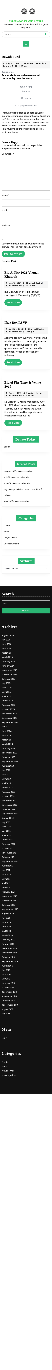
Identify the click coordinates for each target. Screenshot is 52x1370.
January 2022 (8, 848)
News (6, 531)
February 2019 (8, 983)
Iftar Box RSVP (15, 322)
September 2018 (10, 1004)
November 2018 (9, 996)
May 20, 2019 (12, 63)
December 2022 (9, 800)
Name (5, 195)
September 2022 (10, 813)
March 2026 (7, 657)
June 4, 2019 (15, 393)
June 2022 (6, 826)
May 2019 (6, 978)
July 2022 (6, 822)
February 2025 (8, 705)
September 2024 (10, 722)
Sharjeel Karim (32, 63)
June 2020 (6, 922)
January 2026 (8, 665)
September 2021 (10, 861)
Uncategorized (11, 543)
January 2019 (8, 987)
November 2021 (9, 852)
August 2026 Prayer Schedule (18, 471)
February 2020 (8, 939)
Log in (4, 1037)
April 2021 (6, 883)
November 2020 (9, 900)
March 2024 (7, 744)
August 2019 (7, 965)
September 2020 (10, 909)
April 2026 (6, 652)
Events (7, 525)
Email (5, 210)
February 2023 (8, 792)
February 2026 (8, 661)
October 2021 (8, 857)
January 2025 (8, 709)
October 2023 (8, 757)
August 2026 (8, 635)
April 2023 (6, 783)
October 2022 (8, 809)
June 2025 (7, 687)
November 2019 (9, 952)
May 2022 (6, 831)
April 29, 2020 (16, 329)
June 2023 (6, 774)
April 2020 (6, 931)
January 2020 (8, 944)
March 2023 (7, 787)
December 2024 (9, 713)
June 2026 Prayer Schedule (17, 483)
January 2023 (8, 796)
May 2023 (6, 778)
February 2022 (8, 844)
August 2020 (8, 913)
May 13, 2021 (15, 283)
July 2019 (6, 970)
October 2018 (8, 1000)
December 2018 (9, 991)
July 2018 (6, 1013)
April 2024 (6, 739)
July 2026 (6, 639)
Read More (13, 302)
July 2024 (6, 726)
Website (6, 225)
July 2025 (6, 683)
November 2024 (9, 718)
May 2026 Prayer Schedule (16, 501)
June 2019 (6, 974)
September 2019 (10, 961)
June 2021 (6, 874)
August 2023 (8, 765)
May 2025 (6, 691)
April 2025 (6, 696)
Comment (8, 153)
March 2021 (7, 887)
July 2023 (6, 770)
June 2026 (6, 644)
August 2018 (7, 1009)
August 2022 (8, 818)
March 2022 (7, 839)
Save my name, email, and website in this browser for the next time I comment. (23, 245)
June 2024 (7, 731)
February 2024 (8, 748)
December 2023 (9, 752)
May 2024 (6, 735)
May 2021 (6, 878)
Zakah (7, 446)
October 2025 (8, 679)
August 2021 (7, 865)
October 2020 (8, 905)
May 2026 (6, 648)
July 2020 (6, 917)
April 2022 (6, 835)
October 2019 (8, 957)
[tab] (26, 44)
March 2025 (7, 700)
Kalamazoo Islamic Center (26, 21)
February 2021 (8, 891)
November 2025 (9, 674)
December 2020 (9, 896)
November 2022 (9, 804)
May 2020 (6, 926)
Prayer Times (10, 537)
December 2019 (9, 948)
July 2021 (6, 870)
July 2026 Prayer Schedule (16, 477)
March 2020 (7, 935)
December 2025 (9, 670)
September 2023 (10, 761)
